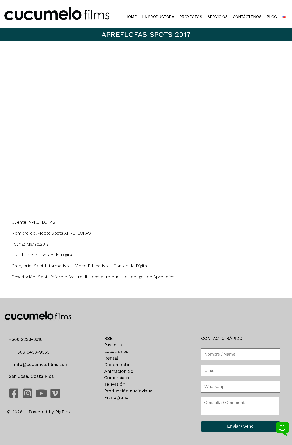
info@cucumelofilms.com (40, 364)
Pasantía (113, 344)
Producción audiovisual (129, 390)
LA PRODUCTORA (158, 17)
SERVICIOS (217, 17)
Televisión (114, 384)
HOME (131, 17)
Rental (111, 358)
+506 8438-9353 (31, 352)
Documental (117, 364)
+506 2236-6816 (27, 339)
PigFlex (62, 411)
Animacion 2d (118, 371)
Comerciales (117, 377)
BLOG (272, 17)
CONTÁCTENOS (247, 17)
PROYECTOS (191, 17)
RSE (108, 338)
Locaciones (116, 351)
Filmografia (116, 397)
